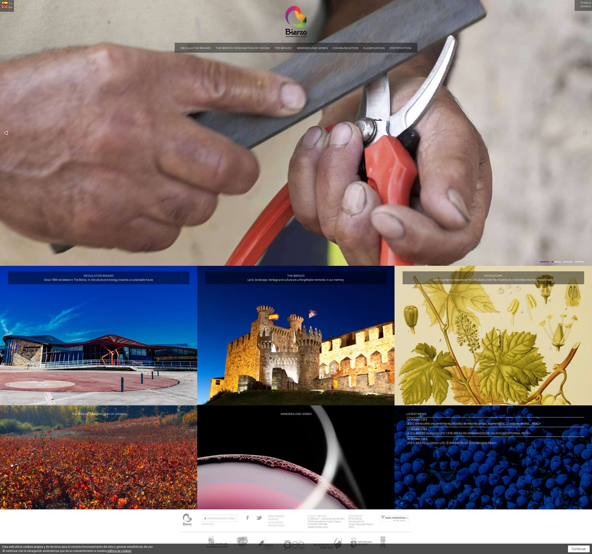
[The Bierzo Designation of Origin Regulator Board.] (296, 36)
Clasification (374, 48)
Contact (208, 524)
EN (10, 7)
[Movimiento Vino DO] (327, 548)
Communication (345, 48)
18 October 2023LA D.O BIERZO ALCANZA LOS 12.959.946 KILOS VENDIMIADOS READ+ (452, 441)
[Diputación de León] (361, 548)
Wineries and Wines (312, 48)
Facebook (247, 517)
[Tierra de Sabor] (242, 548)
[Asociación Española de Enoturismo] (294, 548)
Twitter (259, 517)
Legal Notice (275, 522)
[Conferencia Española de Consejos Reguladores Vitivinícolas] (266, 548)
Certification (400, 48)
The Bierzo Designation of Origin (243, 48)
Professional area (221, 518)
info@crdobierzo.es (318, 527)
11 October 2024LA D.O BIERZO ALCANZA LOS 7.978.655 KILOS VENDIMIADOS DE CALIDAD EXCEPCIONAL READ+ (468, 431)
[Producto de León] (383, 548)
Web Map (273, 519)
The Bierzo (283, 48)
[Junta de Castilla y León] (217, 548)
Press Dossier (276, 516)
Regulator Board (196, 48)
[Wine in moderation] (394, 518)
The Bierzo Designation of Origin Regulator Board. (187, 520)
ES (10, 3)
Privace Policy (276, 525)
